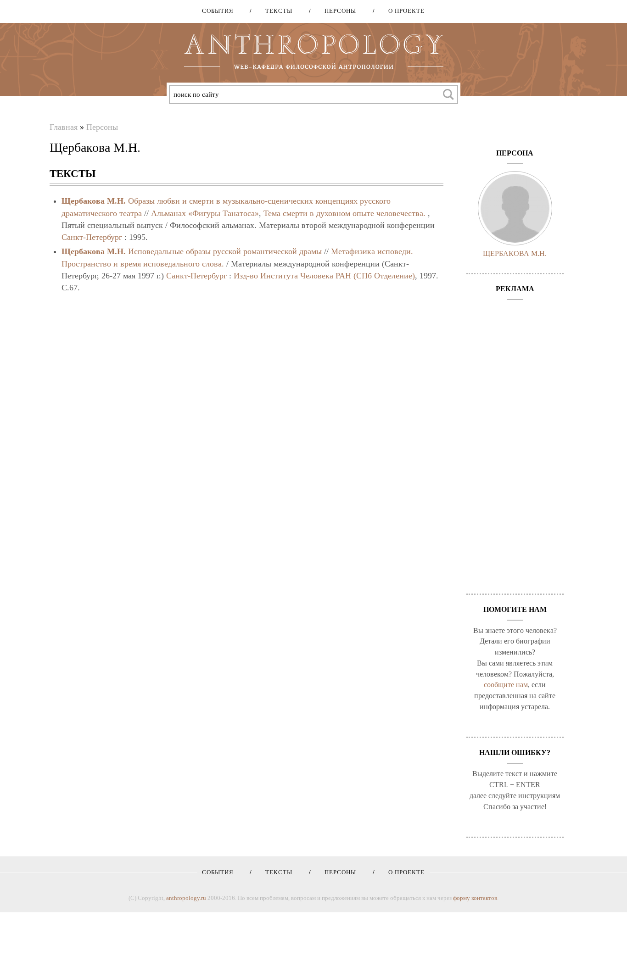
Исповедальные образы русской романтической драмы (225, 251)
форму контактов (475, 897)
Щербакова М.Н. (94, 200)
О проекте (403, 10)
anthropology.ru (186, 897)
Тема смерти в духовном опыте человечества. (344, 213)
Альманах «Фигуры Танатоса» (205, 213)
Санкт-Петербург (92, 237)
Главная (64, 127)
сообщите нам (506, 684)
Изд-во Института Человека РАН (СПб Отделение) (324, 275)
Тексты (275, 10)
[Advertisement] (515, 442)
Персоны (337, 10)
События (218, 10)
